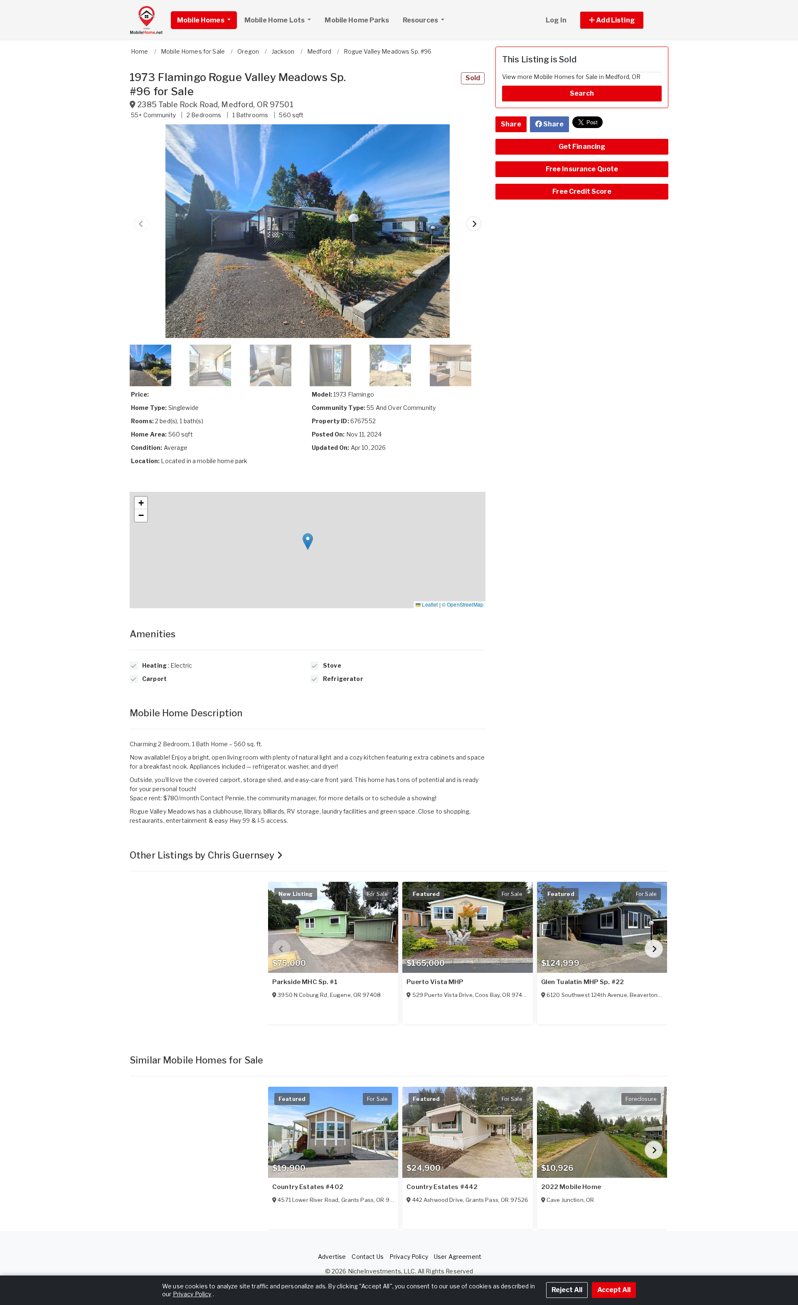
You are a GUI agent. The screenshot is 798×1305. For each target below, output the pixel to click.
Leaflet (429, 604)
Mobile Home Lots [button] (275, 20)
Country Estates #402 (307, 1187)
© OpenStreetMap (462, 604)
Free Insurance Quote (582, 169)
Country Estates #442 (442, 1187)
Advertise (332, 1256)
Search (582, 93)
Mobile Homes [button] (201, 20)
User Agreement (457, 1256)
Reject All (567, 1290)
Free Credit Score (581, 191)
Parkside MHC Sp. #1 (304, 982)
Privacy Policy (408, 1256)
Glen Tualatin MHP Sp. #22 (582, 982)
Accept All (614, 1290)
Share (511, 124)
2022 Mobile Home (571, 1187)
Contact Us (367, 1256)
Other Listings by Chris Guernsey (203, 855)
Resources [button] (421, 20)
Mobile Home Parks (357, 20)
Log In (556, 20)
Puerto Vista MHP (434, 982)
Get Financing (582, 146)
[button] (621, 20)
